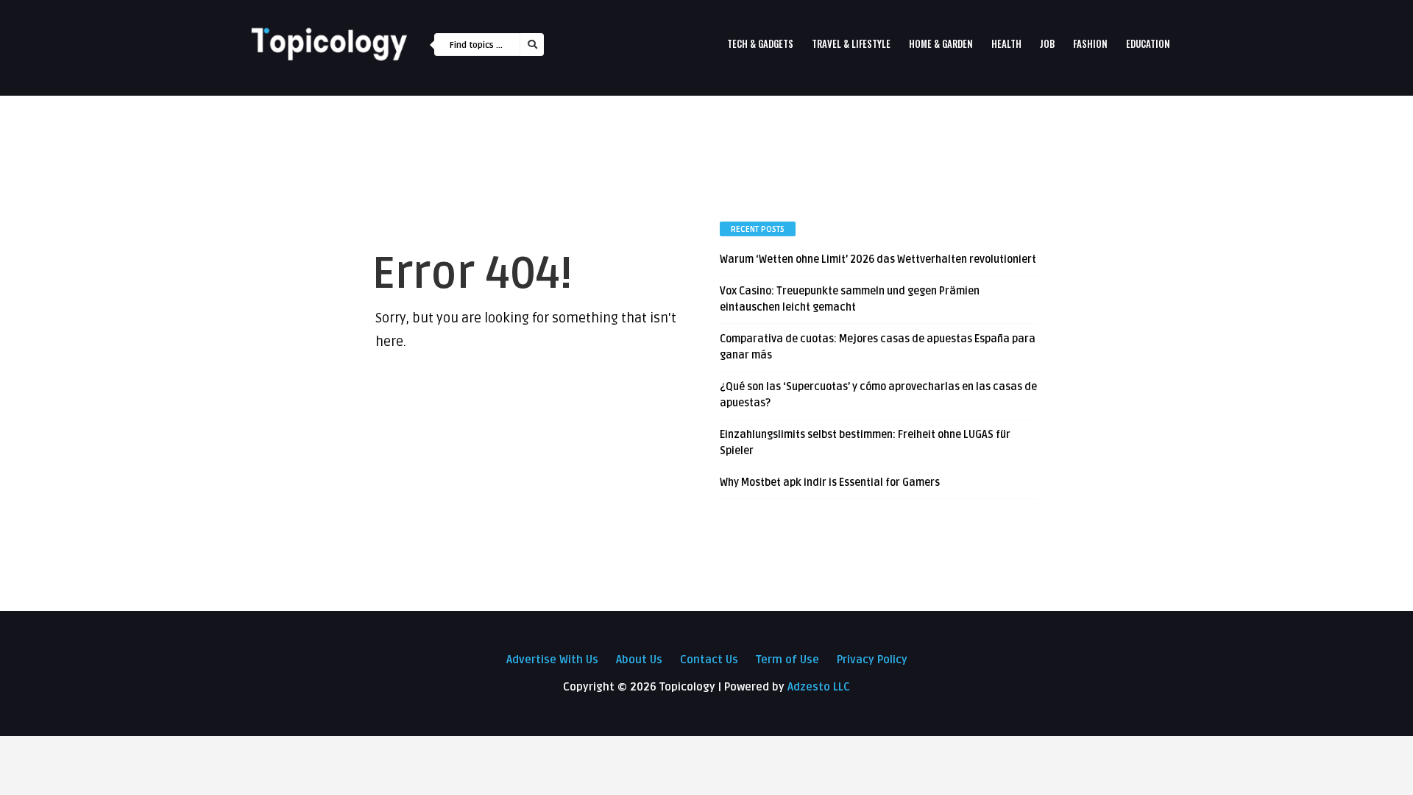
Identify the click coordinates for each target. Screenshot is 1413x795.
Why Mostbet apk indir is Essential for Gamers (830, 482)
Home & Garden (941, 43)
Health (1006, 43)
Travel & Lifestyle (851, 43)
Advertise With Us (552, 659)
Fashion (1090, 43)
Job (1047, 43)
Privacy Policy (872, 659)
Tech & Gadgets (760, 43)
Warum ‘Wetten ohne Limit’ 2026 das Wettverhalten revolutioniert (878, 259)
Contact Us (709, 659)
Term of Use (787, 659)
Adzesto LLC (818, 686)
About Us (639, 659)
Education (1148, 43)
